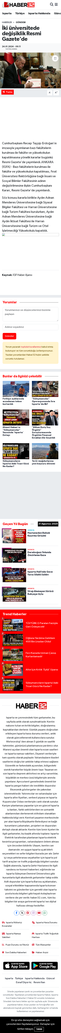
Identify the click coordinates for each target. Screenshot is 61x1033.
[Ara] (51, 4)
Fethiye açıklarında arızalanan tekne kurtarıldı (13, 401)
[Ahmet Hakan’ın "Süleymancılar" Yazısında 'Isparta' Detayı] (16, 417)
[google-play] (44, 966)
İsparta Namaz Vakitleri (11, 935)
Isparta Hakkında (39, 13)
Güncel (50, 978)
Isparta (7, 13)
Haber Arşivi (42, 952)
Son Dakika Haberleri (15, 952)
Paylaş (9, 92)
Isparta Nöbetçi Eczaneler (12, 924)
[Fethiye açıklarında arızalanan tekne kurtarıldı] (16, 389)
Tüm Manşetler (43, 945)
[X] (22, 913)
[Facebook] (16, 913)
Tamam (39, 1029)
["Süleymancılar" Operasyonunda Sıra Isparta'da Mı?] (45, 389)
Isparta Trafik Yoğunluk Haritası (45, 935)
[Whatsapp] (44, 913)
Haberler (7, 22)
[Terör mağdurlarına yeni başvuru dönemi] (45, 451)
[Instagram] (33, 913)
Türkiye (20, 13)
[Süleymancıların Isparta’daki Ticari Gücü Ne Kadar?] (16, 451)
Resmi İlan (39, 982)
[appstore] (16, 966)
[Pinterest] (27, 913)
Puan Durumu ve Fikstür (17, 945)
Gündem (20, 22)
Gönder (9, 336)
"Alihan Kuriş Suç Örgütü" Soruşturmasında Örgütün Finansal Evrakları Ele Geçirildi (43, 432)
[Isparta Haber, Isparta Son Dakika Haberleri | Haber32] (18, 5)
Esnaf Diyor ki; (24, 982)
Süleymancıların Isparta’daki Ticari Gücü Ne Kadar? (16, 463)
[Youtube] (39, 913)
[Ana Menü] (56, 4)
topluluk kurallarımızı (31, 347)
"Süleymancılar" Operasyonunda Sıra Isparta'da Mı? (43, 401)
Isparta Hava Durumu (46, 922)
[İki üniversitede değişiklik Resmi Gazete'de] (30, 70)
